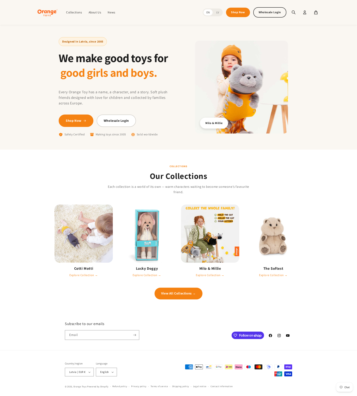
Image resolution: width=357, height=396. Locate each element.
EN (208, 12)
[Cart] (316, 12)
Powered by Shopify (97, 386)
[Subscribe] (134, 335)
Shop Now (238, 12)
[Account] (305, 12)
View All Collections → (178, 293)
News (111, 12)
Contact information (222, 386)
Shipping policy (180, 386)
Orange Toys (80, 386)
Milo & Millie (214, 123)
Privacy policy (138, 386)
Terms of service (159, 386)
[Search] (294, 12)
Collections (74, 12)
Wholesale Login (270, 12)
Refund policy (119, 386)
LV (217, 12)
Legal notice (199, 386)
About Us (95, 12)
